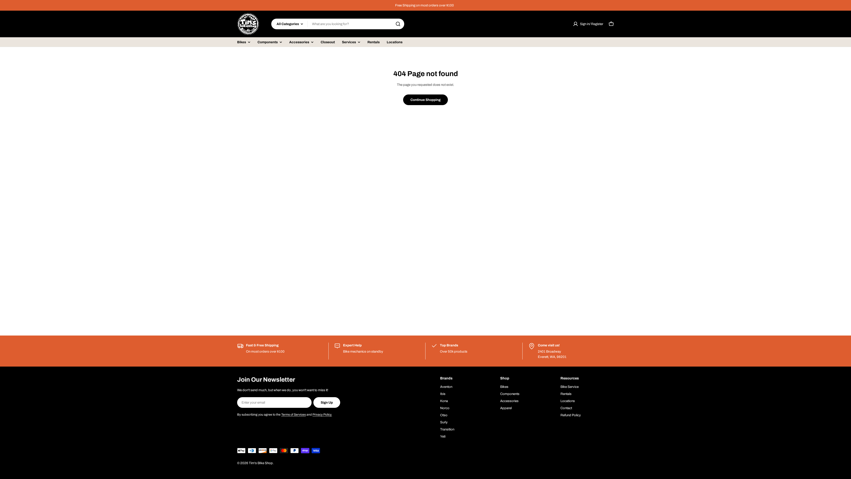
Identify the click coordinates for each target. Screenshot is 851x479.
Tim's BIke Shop (261, 463)
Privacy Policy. (322, 414)
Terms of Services (293, 414)
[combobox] (337, 24)
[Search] (398, 24)
